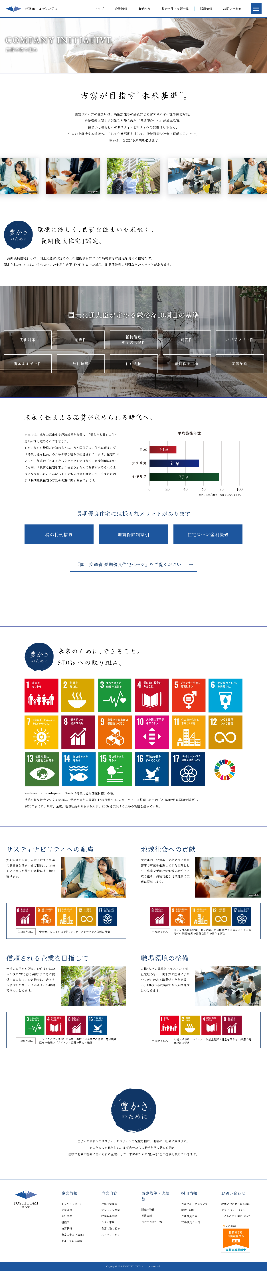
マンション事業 (110, 1210)
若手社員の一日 (190, 1222)
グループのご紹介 (72, 1241)
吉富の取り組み (110, 1228)
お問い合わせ (233, 1193)
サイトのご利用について (235, 1216)
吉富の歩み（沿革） (73, 1234)
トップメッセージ (71, 1204)
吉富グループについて (194, 1204)
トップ (99, 8)
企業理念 (66, 1210)
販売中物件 (148, 1209)
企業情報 (69, 1193)
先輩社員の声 (189, 1216)
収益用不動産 (109, 1216)
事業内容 (109, 1193)
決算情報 (66, 1228)
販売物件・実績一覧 (157, 1196)
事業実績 (146, 1215)
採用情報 (189, 1193)
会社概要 (66, 1216)
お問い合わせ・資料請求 (236, 1204)
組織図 (65, 1222)
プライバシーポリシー (234, 1210)
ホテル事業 (108, 1222)
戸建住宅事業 (109, 1204)
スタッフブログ (110, 1234)
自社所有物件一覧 (152, 1222)
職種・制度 (188, 1210)
